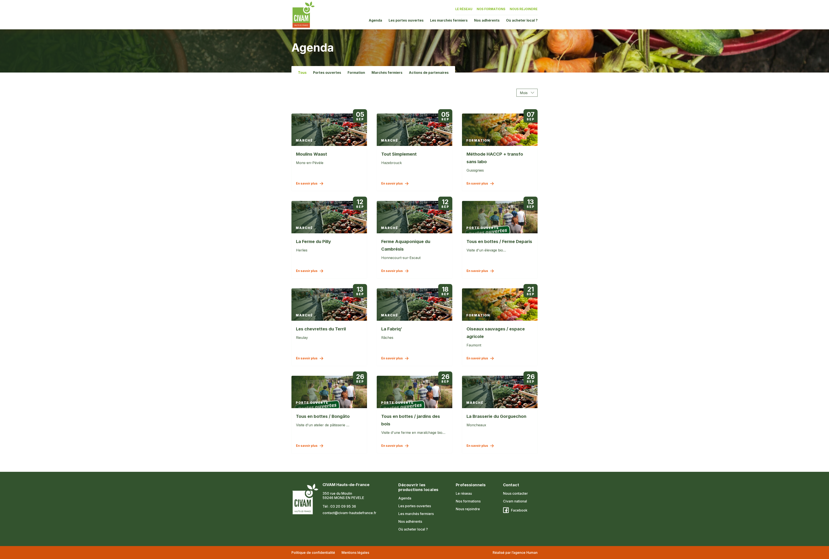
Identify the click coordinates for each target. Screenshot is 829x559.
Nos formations (491, 9)
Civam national (515, 501)
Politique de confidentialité (313, 552)
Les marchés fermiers (449, 20)
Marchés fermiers (387, 72)
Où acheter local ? (522, 20)
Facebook (519, 510)
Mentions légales (355, 552)
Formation (356, 72)
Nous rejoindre (524, 9)
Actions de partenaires (429, 72)
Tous (302, 72)
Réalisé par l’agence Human (515, 552)
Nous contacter (515, 493)
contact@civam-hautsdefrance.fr (349, 513)
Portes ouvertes (327, 72)
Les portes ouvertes (406, 20)
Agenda (375, 20)
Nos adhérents (487, 20)
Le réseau (463, 9)
